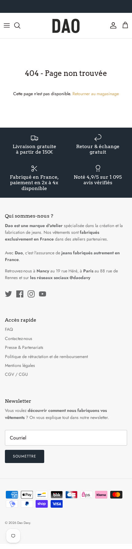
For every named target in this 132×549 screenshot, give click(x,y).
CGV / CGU (16, 374)
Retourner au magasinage (95, 94)
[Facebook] (19, 293)
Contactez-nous (18, 338)
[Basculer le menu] (7, 25)
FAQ (9, 329)
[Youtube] (42, 293)
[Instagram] (31, 293)
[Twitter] (8, 293)
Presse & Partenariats (24, 347)
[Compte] (111, 25)
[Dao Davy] (66, 25)
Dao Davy (23, 522)
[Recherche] (20, 25)
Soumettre (24, 456)
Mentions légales (20, 365)
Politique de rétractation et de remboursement (46, 356)
